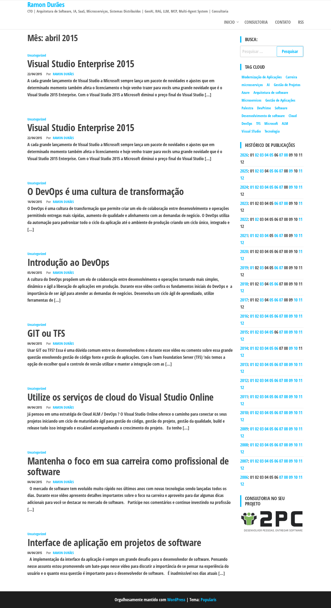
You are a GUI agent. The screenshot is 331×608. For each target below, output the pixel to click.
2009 (244, 429)
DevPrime (264, 107)
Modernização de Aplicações (262, 77)
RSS (301, 22)
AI (268, 84)
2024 (244, 187)
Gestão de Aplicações (280, 100)
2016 (244, 316)
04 (266, 155)
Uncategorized (36, 55)
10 (296, 187)
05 (271, 155)
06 (276, 171)
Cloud (293, 115)
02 (257, 155)
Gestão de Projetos (287, 84)
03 (262, 155)
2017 (244, 300)
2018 (244, 284)
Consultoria (256, 22)
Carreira (291, 77)
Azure (246, 92)
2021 (244, 235)
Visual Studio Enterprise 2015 (80, 63)
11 (300, 171)
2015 (244, 332)
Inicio (229, 22)
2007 (244, 461)
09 (291, 171)
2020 (244, 251)
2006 (244, 477)
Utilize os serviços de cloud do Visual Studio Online (120, 397)
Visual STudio (251, 131)
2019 (244, 267)
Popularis (208, 599)
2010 (244, 412)
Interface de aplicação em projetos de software (114, 542)
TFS (258, 123)
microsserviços (252, 84)
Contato (283, 22)
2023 (244, 203)
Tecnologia (272, 131)
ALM (285, 123)
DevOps (247, 123)
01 (252, 187)
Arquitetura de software (270, 92)
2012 (244, 380)
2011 (244, 396)
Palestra (247, 107)
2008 (244, 445)
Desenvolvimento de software (263, 115)
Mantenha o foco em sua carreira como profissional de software (128, 466)
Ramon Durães (63, 74)
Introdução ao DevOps (68, 262)
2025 (244, 171)
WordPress (176, 599)
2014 (244, 348)
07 (281, 155)
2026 (244, 155)
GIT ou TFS (46, 333)
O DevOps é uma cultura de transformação (105, 191)
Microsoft (271, 123)
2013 (244, 364)
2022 (244, 219)
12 (242, 178)
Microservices (251, 100)
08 (286, 155)
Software (281, 107)
